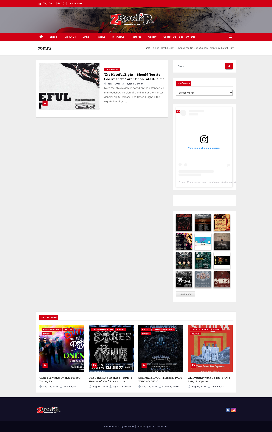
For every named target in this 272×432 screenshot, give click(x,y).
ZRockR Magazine (187, 182)
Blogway (148, 426)
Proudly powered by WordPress (119, 426)
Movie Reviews (112, 70)
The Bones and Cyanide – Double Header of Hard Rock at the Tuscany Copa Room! (110, 381)
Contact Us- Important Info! (179, 36)
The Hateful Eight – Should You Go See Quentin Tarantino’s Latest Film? (134, 76)
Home (147, 47)
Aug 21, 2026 (199, 386)
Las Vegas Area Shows (103, 329)
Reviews (100, 36)
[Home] (41, 37)
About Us (70, 36)
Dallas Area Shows (52, 329)
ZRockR (54, 36)
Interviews (118, 36)
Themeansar (162, 426)
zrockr (204, 182)
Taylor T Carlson (134, 83)
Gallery (152, 36)
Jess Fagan (69, 386)
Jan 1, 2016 (114, 83)
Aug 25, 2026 (51, 386)
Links (86, 36)
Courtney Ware (169, 386)
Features (136, 36)
